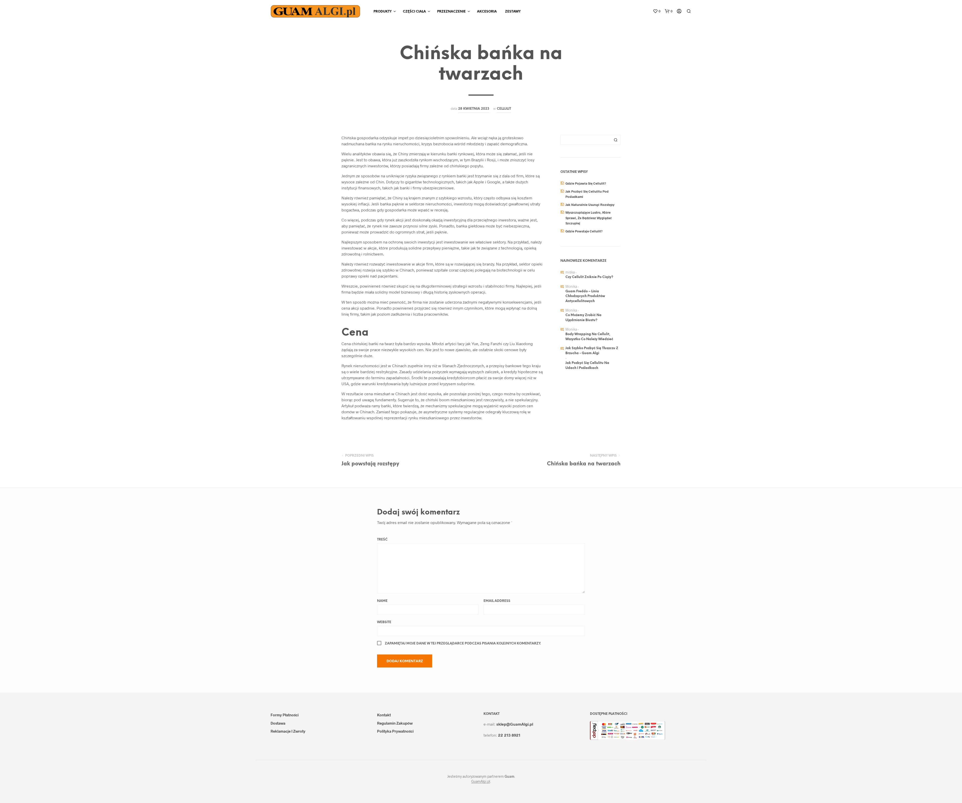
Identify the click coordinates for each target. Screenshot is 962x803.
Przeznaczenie (451, 11)
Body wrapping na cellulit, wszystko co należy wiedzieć (589, 337)
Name (382, 601)
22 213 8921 (509, 735)
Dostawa (278, 723)
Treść (382, 539)
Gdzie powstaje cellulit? (584, 231)
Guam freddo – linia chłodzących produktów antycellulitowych (585, 296)
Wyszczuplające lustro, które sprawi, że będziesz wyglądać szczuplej (588, 217)
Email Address (497, 601)
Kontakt (384, 715)
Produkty (383, 11)
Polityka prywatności (395, 731)
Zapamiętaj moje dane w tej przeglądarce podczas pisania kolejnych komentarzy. (463, 643)
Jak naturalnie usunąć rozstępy (590, 205)
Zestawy (513, 11)
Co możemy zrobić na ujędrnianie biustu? (583, 318)
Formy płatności (285, 715)
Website (384, 622)
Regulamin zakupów (395, 723)
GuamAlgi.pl (480, 781)
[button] (656, 11)
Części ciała (414, 11)
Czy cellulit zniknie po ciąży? (589, 277)
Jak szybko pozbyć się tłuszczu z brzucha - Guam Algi (591, 351)
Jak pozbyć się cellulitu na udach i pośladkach (587, 365)
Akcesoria (487, 11)
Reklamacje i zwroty (288, 731)
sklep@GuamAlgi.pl (514, 724)
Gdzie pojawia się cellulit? (585, 183)
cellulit (504, 108)
